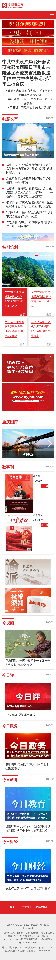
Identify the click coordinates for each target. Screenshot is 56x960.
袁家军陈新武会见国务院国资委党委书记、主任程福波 (28, 180)
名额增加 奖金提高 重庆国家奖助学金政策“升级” (27, 766)
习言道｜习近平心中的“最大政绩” (30, 107)
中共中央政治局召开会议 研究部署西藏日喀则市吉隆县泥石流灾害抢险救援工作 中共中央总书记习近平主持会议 (26, 73)
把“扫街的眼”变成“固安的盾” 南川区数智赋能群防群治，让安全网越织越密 (29, 204)
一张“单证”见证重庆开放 (20, 715)
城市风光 (28, 454)
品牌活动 (41, 907)
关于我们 (25, 907)
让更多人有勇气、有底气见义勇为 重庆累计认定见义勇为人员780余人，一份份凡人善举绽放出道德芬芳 (29, 192)
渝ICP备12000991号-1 (24, 936)
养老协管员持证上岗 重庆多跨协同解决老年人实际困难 (29, 224)
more (50, 118)
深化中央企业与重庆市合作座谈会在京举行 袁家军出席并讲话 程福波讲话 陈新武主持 (29, 168)
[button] (36, 127)
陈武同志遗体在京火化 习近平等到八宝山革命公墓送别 (30, 93)
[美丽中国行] (28, 237)
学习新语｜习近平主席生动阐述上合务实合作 (30, 101)
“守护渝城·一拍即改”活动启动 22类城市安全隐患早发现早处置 (29, 214)
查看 (22, 314)
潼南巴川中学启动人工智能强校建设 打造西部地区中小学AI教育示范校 (27, 828)
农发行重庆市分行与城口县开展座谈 (27, 888)
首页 (12, 907)
